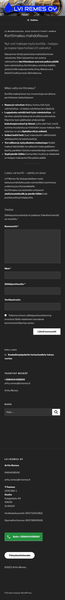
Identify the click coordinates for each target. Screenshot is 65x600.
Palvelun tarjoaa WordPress (18, 592)
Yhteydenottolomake (19, 555)
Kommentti (12, 226)
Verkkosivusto (13, 299)
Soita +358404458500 (26, 536)
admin (52, 31)
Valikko (34, 20)
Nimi (8, 268)
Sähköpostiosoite (15, 284)
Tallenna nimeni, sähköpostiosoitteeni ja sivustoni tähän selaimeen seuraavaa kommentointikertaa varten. (28, 319)
